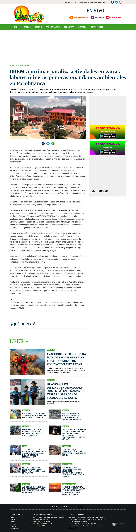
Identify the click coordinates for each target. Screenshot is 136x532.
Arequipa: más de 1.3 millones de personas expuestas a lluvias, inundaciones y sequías (72, 416)
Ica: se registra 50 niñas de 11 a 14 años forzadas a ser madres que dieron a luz (34, 415)
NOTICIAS (27, 27)
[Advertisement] (68, 46)
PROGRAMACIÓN (53, 27)
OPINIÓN (38, 27)
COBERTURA (69, 27)
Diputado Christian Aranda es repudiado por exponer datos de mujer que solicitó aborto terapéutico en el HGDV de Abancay (74, 434)
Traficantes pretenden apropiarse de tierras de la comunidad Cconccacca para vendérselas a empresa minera (34, 453)
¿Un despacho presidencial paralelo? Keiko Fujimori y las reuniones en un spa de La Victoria (33, 490)
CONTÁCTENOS (97, 27)
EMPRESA (82, 27)
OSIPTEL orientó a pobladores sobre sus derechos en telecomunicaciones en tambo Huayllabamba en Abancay (73, 472)
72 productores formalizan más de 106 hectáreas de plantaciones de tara (74, 452)
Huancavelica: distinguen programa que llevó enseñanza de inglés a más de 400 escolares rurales (65, 390)
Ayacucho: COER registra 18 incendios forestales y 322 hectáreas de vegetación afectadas (66, 359)
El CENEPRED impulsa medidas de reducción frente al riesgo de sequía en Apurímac (33, 470)
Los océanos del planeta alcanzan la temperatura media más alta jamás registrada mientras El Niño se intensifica (73, 491)
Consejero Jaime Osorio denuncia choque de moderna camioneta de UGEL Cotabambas (32, 432)
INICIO (16, 27)
